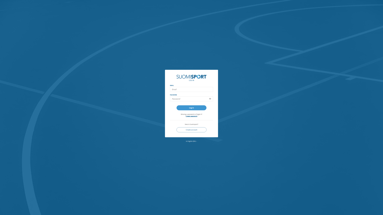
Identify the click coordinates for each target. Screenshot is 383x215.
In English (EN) (191, 141)
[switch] (210, 99)
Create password (191, 116)
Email (172, 85)
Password (173, 95)
